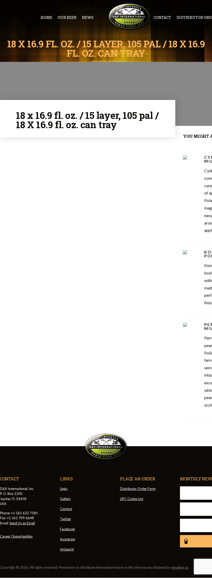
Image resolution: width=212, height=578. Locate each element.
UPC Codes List (131, 499)
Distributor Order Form (138, 489)
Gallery (65, 499)
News (88, 17)
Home (46, 17)
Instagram (67, 539)
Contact (162, 17)
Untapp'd (67, 549)
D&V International (129, 17)
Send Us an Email (22, 523)
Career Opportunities (16, 536)
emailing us (180, 567)
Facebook (67, 529)
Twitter (65, 519)
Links (63, 489)
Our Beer (67, 17)
